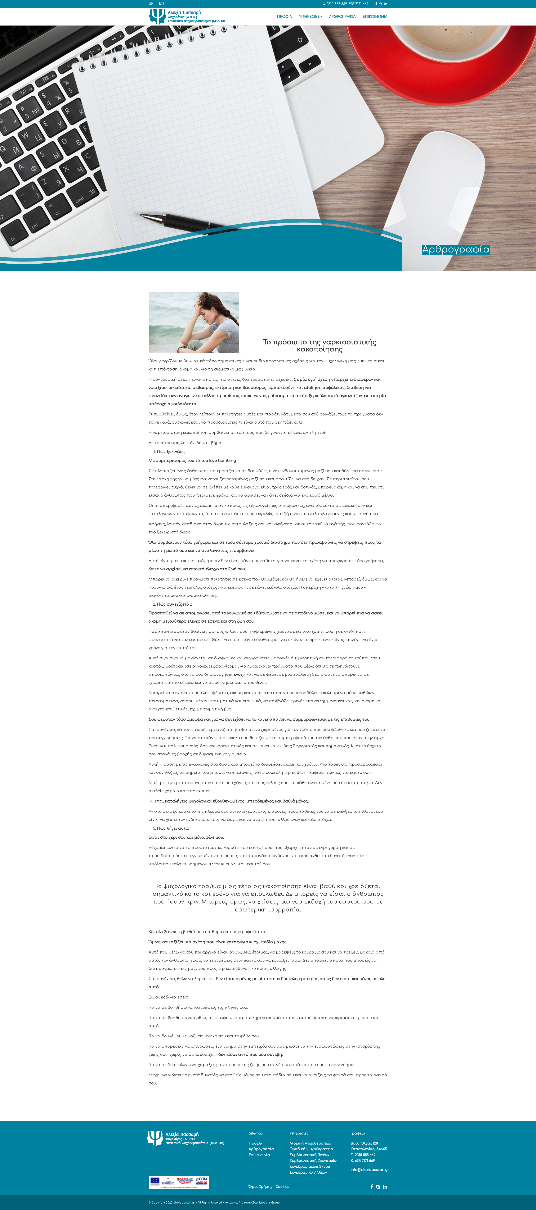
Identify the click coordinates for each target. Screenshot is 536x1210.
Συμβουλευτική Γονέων (310, 1155)
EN (161, 3)
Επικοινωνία (259, 1155)
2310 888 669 (336, 4)
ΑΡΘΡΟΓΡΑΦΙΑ (342, 17)
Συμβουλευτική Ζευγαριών (313, 1161)
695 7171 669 (358, 4)
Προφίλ (255, 1143)
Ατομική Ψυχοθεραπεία (310, 1143)
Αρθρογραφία (261, 1149)
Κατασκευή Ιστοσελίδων (241, 1202)
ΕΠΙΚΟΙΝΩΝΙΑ (375, 17)
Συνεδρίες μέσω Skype (310, 1167)
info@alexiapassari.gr (370, 1170)
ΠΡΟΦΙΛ (284, 17)
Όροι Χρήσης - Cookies (269, 1187)
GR (151, 3)
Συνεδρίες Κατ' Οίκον (308, 1172)
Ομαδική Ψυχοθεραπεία (311, 1149)
